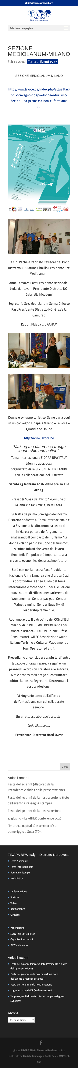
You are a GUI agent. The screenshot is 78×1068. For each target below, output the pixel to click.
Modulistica (16, 878)
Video (13, 903)
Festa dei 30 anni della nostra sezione (34, 811)
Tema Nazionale (19, 860)
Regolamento (17, 908)
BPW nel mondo (19, 945)
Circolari (15, 914)
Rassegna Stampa (20, 872)
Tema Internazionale (21, 866)
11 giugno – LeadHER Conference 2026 (34, 818)
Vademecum (17, 927)
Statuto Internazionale (23, 933)
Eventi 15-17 (48, 62)
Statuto (14, 897)
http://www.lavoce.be (39, 438)
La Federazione (18, 891)
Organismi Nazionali (21, 939)
